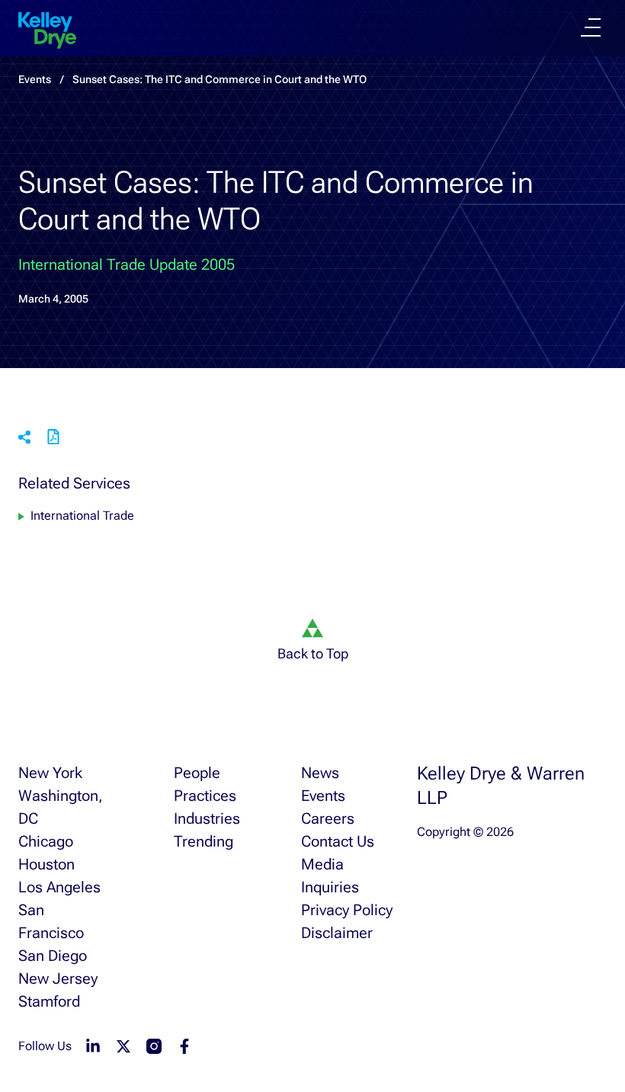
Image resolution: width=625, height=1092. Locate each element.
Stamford (49, 1001)
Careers (327, 818)
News (320, 773)
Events (323, 795)
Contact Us (337, 841)
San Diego (52, 955)
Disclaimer (337, 933)
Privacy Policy (347, 910)
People (197, 773)
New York (50, 773)
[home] (47, 30)
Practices (205, 795)
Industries (207, 818)
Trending (203, 841)
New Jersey (58, 978)
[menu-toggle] (591, 27)
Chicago (45, 841)
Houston (46, 864)
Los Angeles (59, 887)
